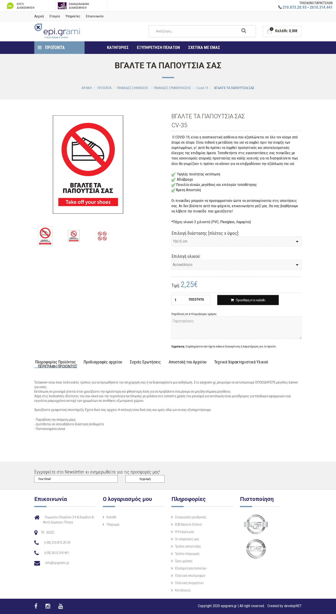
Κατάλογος (183, 590)
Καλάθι (111, 517)
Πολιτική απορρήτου (189, 583)
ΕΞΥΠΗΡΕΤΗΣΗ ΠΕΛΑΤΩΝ (158, 47)
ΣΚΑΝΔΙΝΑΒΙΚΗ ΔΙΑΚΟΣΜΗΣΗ (79, 5)
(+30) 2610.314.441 (56, 553)
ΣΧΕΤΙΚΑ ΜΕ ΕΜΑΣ (204, 47)
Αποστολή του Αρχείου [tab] (187, 362)
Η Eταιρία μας (184, 532)
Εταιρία (55, 16)
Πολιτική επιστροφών (190, 576)
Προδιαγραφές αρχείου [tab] (103, 362)
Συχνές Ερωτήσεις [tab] (145, 362)
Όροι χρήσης (184, 561)
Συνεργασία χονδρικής (190, 517)
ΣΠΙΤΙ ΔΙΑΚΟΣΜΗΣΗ (26, 5)
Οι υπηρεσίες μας (187, 539)
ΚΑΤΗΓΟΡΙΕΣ (118, 47)
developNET (293, 606)
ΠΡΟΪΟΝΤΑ (54, 47)
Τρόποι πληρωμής (187, 554)
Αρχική (39, 16)
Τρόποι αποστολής (188, 546)
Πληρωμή (113, 524)
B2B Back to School (188, 524)
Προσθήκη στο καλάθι (249, 300)
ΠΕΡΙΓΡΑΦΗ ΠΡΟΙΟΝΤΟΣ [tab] (57, 366)
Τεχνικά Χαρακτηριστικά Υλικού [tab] (241, 362)
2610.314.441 (321, 7)
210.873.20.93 (295, 7)
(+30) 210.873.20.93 (57, 542)
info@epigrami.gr (57, 563)
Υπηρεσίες (73, 16)
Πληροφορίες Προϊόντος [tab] (55, 362)
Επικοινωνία (94, 16)
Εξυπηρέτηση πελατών (190, 568)
